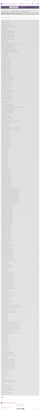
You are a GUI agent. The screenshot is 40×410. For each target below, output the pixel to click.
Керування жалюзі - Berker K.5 (6, 227)
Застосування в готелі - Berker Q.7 (7, 212)
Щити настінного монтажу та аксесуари (8, 389)
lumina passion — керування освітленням (8, 35)
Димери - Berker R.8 (5, 162)
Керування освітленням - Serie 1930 (7, 256)
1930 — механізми (5, 54)
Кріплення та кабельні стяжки (6, 13)
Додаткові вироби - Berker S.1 (7, 183)
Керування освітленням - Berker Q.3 (7, 249)
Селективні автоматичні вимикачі (7, 353)
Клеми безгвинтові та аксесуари (7, 266)
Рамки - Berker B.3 (5, 313)
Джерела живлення (5, 148)
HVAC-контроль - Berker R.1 (6, 68)
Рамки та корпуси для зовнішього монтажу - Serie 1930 (11, 328)
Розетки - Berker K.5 (5, 337)
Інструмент (13, 13)
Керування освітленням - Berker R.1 (7, 252)
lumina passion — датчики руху (7, 87)
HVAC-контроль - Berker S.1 (6, 72)
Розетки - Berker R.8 (5, 344)
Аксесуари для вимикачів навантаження (8, 109)
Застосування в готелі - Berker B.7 (7, 205)
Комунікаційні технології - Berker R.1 (7, 281)
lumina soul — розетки (5, 42)
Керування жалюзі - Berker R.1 (6, 233)
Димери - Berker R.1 (5, 159)
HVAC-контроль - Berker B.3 (6, 58)
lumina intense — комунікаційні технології (8, 32)
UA (1, 0)
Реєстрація (35, 0)
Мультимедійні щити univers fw (7, 296)
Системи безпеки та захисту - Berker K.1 (8, 362)
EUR (24, 0)
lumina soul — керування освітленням (8, 37)
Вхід (32, 0)
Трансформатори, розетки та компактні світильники (10, 381)
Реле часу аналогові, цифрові (6, 331)
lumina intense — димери (6, 76)
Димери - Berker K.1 (5, 152)
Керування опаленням (5, 242)
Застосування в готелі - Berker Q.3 (7, 211)
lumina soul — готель (5, 393)
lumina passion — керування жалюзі (7, 91)
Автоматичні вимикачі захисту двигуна (8, 108)
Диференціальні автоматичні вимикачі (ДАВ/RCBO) (10, 44)
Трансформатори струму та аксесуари (8, 380)
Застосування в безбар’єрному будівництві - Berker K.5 (10, 193)
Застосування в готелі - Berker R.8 (7, 215)
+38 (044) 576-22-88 (20, 404)
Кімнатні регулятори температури (7, 222)
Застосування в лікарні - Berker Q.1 (7, 219)
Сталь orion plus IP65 (5, 373)
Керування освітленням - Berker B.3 (7, 244)
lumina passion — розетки (6, 24)
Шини (2, 382)
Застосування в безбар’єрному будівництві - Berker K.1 (10, 191)
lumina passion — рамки (5, 22)
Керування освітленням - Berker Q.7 (7, 251)
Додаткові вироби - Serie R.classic (7, 187)
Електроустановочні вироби (13, 11)
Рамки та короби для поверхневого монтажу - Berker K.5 (11, 323)
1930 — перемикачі (5, 55)
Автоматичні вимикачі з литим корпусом (8, 105)
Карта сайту (37, 408)
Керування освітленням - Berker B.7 (7, 245)
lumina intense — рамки (5, 21)
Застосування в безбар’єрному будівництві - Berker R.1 (10, 198)
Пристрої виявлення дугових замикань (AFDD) (9, 312)
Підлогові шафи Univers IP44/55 (7, 302)
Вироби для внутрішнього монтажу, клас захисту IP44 (10, 127)
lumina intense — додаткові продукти (8, 78)
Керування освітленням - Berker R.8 (7, 255)
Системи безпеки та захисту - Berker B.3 (8, 359)
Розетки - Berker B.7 (5, 335)
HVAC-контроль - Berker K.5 (6, 62)
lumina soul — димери (5, 94)
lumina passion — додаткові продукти (8, 90)
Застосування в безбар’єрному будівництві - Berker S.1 (10, 202)
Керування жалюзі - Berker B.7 (6, 224)
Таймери (3, 377)
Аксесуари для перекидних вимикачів (8, 111)
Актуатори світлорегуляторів (6, 116)
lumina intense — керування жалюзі (7, 79)
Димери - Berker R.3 (5, 161)
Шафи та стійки (22, 9)
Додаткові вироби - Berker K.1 (7, 173)
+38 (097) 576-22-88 (20, 405)
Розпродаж (18, 13)
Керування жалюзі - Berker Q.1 (7, 229)
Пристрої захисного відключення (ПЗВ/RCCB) (9, 50)
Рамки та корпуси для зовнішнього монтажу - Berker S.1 (11, 26)
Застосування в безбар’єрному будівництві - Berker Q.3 (11, 195)
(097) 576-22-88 (26, 3)
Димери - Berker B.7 (5, 151)
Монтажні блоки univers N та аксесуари (8, 295)
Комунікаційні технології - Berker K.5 (7, 276)
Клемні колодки (4, 270)
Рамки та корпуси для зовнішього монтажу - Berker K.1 (10, 51)
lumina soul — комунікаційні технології (8, 39)
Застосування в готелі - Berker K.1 (7, 206)
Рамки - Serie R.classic (5, 320)
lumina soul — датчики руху (6, 93)
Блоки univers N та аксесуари (6, 122)
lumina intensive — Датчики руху (7, 83)
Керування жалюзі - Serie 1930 (7, 238)
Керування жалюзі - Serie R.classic (7, 241)
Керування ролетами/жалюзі (6, 260)
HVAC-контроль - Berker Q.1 (6, 64)
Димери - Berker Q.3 (5, 157)
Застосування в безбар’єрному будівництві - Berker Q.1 (11, 194)
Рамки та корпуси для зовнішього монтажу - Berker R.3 (10, 327)
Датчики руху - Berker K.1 (6, 133)
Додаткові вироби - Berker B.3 (7, 170)
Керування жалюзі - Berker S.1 (6, 237)
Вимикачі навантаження (5, 126)
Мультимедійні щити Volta (6, 298)
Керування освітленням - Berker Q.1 (7, 248)
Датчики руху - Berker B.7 (6, 132)
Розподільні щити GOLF (5, 350)
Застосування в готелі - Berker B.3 (7, 204)
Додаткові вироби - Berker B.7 (7, 172)
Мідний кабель (28, 9)
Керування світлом (5, 262)
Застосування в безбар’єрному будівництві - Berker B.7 (10, 190)
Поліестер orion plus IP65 (6, 309)
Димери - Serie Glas (5, 166)
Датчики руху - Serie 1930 (6, 144)
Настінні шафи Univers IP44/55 (7, 301)
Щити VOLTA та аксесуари (6, 386)
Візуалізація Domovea (5, 123)
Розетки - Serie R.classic (5, 348)
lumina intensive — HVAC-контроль (7, 80)
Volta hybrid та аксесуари (6, 101)
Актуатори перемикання (5, 115)
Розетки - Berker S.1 (5, 29)
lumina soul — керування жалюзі (7, 97)
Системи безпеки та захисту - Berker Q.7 (8, 367)
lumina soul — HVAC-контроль (6, 392)
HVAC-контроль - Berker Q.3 (6, 65)
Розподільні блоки (5, 349)
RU (3, 0)
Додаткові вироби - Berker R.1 (7, 180)
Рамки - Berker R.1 (5, 317)
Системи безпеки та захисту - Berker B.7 (8, 360)
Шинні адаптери (4, 384)
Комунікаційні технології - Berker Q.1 (7, 277)
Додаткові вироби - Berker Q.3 (7, 177)
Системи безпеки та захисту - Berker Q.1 (8, 364)
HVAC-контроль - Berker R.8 (6, 71)
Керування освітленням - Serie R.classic (8, 259)
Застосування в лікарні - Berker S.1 (7, 220)
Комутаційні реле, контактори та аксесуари (8, 288)
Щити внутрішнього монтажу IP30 (7, 388)
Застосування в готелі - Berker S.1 (7, 216)
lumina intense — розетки (6, 33)
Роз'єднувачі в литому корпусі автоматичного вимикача (11, 332)
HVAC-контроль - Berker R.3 (6, 69)
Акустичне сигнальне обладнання (7, 118)
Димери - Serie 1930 (5, 165)
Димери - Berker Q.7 (5, 158)
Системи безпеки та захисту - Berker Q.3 (8, 366)
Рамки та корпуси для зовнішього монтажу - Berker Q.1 (10, 324)
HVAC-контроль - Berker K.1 (6, 61)
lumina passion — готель (5, 86)
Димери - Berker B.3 (5, 150)
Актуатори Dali (4, 114)
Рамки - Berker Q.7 (5, 316)
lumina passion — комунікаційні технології (8, 36)
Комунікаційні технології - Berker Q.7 (7, 280)
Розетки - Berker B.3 (5, 334)
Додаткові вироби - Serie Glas (7, 186)
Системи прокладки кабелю (24, 11)
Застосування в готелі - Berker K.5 (7, 208)
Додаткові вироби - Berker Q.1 (7, 176)
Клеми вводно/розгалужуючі (6, 267)
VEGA (2, 100)
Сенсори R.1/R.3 (4, 356)
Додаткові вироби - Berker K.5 (7, 175)
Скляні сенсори (4, 371)
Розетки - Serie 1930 (5, 345)
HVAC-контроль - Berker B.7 (6, 60)
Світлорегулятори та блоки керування (8, 352)
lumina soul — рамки (5, 40)
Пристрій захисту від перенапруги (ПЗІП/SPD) (9, 310)
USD (30, 0)
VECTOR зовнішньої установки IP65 (7, 98)
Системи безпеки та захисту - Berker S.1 (8, 368)
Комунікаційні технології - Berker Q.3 (7, 278)
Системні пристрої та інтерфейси (7, 370)
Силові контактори (5, 357)
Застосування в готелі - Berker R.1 (7, 213)
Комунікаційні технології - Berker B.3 (7, 273)
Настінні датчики (4, 299)
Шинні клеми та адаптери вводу (7, 385)
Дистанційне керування (5, 169)
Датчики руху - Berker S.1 (6, 143)
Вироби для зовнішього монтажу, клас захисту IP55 (10, 129)
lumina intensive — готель (6, 82)
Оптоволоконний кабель (15, 9)
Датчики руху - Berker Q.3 (6, 137)
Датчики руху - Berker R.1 (6, 140)
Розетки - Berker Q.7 (5, 341)
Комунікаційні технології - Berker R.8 (7, 283)
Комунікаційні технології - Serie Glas (7, 285)
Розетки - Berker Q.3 (5, 339)
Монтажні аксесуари (5, 294)
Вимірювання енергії (5, 125)
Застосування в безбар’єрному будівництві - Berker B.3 (10, 188)
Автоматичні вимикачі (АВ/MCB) (7, 43)
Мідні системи (34, 9)
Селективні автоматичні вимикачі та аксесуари (9, 355)
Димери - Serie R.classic (5, 168)
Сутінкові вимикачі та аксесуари (7, 375)
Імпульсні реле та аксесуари (6, 104)
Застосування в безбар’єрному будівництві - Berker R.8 (10, 201)
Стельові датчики (4, 374)
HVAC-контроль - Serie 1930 (6, 73)
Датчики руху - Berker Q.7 (6, 139)
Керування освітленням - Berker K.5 (7, 247)
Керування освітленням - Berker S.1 (7, 46)
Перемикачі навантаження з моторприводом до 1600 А (11, 306)
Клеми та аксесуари (5, 269)
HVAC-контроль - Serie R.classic (7, 75)
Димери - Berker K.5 (5, 154)
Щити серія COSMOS (5, 391)
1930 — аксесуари (5, 53)
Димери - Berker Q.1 (5, 155)
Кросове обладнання (4, 11)
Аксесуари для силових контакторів (7, 112)
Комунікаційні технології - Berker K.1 (7, 47)
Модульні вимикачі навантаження (7, 292)
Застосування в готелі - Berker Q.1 (7, 209)
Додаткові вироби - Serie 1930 (7, 184)
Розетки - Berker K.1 (5, 28)
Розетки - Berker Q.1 (5, 338)
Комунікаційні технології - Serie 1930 (8, 284)
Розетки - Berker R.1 (5, 342)
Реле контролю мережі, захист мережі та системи (10, 330)
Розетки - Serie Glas (5, 346)
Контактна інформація (18, 4)
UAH (27, 0)
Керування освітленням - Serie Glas (7, 258)
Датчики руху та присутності (6, 147)
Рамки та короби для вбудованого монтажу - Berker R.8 (11, 321)
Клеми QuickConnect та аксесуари (7, 265)
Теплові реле (4, 378)
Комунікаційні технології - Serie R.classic (8, 287)
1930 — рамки (4, 57)
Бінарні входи (4, 119)
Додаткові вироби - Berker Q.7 (7, 179)
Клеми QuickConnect (5, 263)
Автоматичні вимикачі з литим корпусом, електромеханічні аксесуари (13, 107)
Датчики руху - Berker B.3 (6, 130)
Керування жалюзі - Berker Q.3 (7, 230)
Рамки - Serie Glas (5, 319)
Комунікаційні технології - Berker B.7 (7, 274)
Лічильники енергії (5, 291)
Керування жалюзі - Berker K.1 (6, 226)
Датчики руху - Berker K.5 (6, 134)
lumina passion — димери (6, 89)
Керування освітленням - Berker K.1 (7, 25)
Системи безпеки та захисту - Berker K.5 (8, 363)
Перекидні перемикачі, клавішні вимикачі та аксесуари (10, 305)
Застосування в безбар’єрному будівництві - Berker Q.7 (11, 197)
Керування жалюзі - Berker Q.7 (7, 231)
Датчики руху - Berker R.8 (6, 141)
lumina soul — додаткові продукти (7, 96)
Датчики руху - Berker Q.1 (6, 136)
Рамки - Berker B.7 (5, 314)
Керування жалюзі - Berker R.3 (6, 234)
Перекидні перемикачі (5, 303)
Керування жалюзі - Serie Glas (6, 240)
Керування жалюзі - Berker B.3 (6, 223)
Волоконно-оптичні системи (5, 9)
